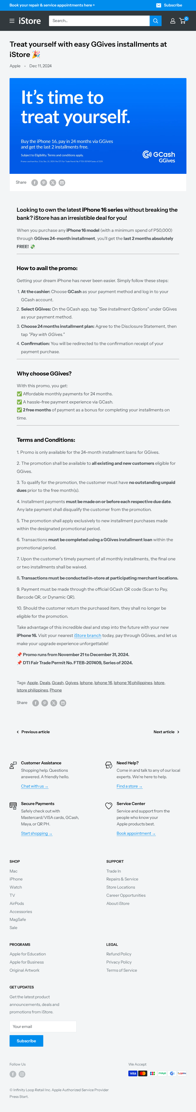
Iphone (86, 682)
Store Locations (120, 887)
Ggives (71, 682)
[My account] (172, 20)
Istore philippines (32, 690)
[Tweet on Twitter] (52, 182)
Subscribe (173, 5)
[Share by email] (62, 182)
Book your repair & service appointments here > (52, 5)
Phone (56, 690)
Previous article (36, 731)
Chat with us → (35, 786)
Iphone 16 (103, 682)
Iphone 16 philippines (133, 682)
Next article (164, 731)
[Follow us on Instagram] (22, 1074)
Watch (16, 887)
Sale (13, 927)
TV (12, 895)
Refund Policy (118, 954)
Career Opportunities (126, 895)
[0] (182, 21)
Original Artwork (24, 970)
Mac (13, 871)
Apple (15, 65)
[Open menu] (12, 21)
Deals (45, 682)
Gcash (58, 682)
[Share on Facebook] (34, 182)
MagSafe (18, 919)
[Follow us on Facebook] (13, 1074)
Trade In (113, 871)
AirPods (17, 903)
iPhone (16, 879)
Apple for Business (27, 962)
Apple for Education (28, 954)
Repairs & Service (122, 879)
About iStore (118, 903)
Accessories (21, 911)
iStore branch (87, 635)
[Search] (156, 21)
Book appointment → (136, 833)
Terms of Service (121, 970)
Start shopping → (37, 833)
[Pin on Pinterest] (43, 182)
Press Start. (19, 1096)
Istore (159, 682)
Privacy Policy (119, 962)
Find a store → (130, 786)
